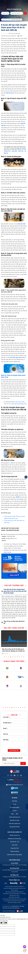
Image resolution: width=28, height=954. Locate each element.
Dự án (14, 804)
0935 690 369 (18, 779)
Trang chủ (4, 19)
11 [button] (24, 707)
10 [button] (22, 707)
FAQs (12, 814)
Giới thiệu (14, 801)
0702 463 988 (17, 782)
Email (4, 728)
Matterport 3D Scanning (14, 838)
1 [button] (3, 707)
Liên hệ (14, 810)
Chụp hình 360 (14, 848)
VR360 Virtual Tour (14, 835)
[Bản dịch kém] (5, 923)
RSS (17, 814)
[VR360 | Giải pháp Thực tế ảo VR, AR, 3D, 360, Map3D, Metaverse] (14, 793)
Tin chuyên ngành (14, 807)
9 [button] (20, 707)
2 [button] (5, 707)
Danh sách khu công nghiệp (14, 854)
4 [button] (9, 707)
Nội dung (5, 739)
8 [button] (18, 707)
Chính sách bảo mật (14, 817)
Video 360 (14, 845)
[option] (14, 643)
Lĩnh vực (5, 734)
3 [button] (7, 707)
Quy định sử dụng (14, 820)
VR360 (18, 497)
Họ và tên (5, 717)
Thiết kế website (14, 851)
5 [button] (11, 707)
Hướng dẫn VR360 (15, 826)
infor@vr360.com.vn (17, 784)
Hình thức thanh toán (14, 823)
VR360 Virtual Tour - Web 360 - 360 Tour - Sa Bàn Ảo (15, 151)
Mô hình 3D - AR (14, 841)
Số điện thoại (7, 722)
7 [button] (16, 707)
